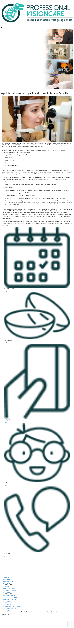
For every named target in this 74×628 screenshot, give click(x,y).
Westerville (6, 577)
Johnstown (6, 587)
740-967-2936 (7, 592)
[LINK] (5, 291)
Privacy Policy (51, 612)
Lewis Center (7, 605)
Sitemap (58, 612)
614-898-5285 (7, 601)
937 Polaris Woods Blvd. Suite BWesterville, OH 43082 (12, 598)
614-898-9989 (7, 583)
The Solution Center (9, 596)
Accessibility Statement (39, 612)
